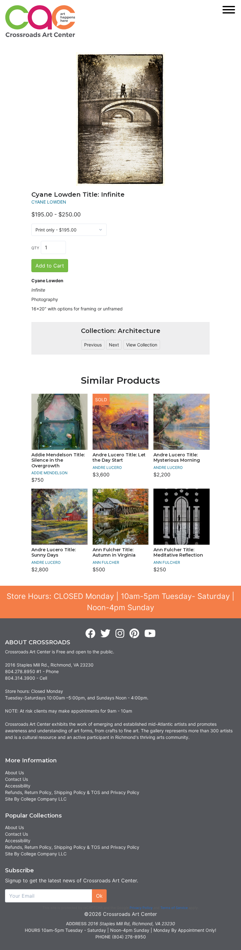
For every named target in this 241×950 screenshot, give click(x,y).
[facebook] (90, 633)
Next (114, 344)
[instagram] (119, 633)
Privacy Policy (141, 908)
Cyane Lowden (48, 202)
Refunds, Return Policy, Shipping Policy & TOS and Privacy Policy (72, 792)
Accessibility (17, 785)
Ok (99, 896)
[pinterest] (134, 633)
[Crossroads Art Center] (40, 21)
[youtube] (150, 633)
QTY (35, 248)
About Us (14, 772)
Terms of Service (174, 908)
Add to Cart (49, 265)
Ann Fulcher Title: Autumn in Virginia (114, 552)
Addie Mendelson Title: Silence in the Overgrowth (58, 460)
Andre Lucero (107, 467)
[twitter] (105, 633)
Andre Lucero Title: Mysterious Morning (176, 457)
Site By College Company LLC (36, 799)
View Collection (141, 344)
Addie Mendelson (49, 472)
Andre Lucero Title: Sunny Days (53, 552)
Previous (93, 344)
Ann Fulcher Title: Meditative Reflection (178, 552)
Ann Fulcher (106, 562)
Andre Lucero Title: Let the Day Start (119, 457)
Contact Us (16, 779)
